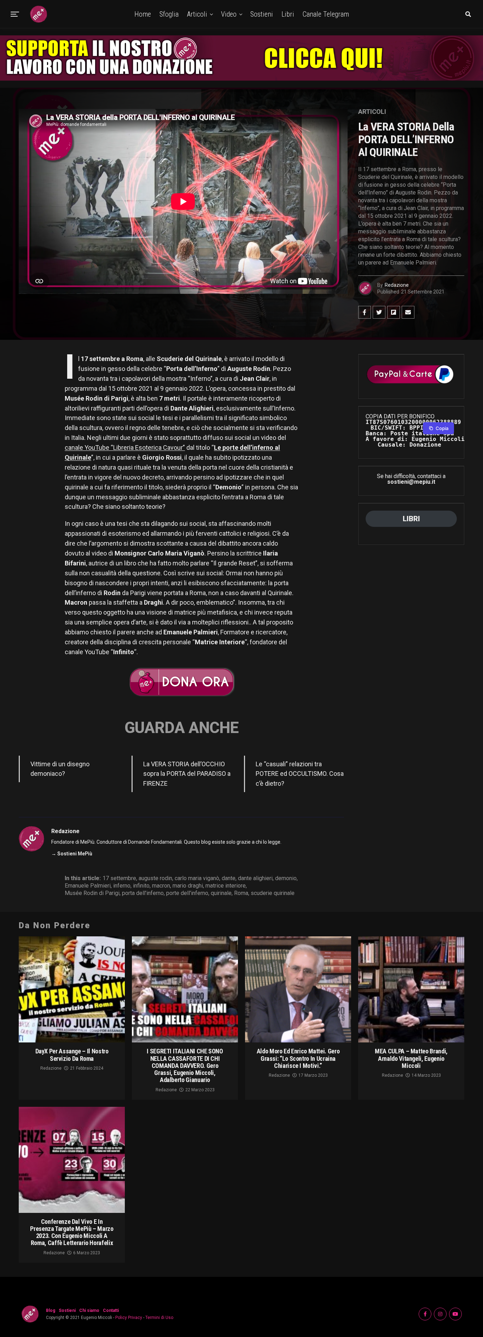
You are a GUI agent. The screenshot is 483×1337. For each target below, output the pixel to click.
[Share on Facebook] (364, 312)
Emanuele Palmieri (88, 886)
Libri (287, 14)
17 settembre (119, 878)
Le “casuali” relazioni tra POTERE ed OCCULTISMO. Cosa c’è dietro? (300, 773)
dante (228, 878)
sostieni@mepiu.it (411, 481)
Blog (50, 1310)
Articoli (197, 14)
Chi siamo (89, 1310)
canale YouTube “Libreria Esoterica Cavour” (125, 447)
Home (142, 14)
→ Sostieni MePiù (71, 853)
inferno (121, 886)
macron (161, 886)
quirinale (221, 893)
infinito (141, 886)
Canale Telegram (326, 14)
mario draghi (188, 886)
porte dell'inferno (187, 893)
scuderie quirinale (273, 893)
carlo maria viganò (197, 878)
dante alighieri (255, 878)
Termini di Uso (159, 1317)
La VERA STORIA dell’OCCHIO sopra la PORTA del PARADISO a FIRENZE (187, 773)
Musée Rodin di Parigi (92, 893)
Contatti (111, 1310)
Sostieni (261, 14)
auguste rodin (155, 878)
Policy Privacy (128, 1317)
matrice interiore (225, 886)
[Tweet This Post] (379, 312)
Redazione (397, 285)
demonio (286, 878)
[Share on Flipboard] (393, 312)
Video (229, 14)
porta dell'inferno (143, 893)
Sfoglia (169, 14)
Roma (241, 893)
